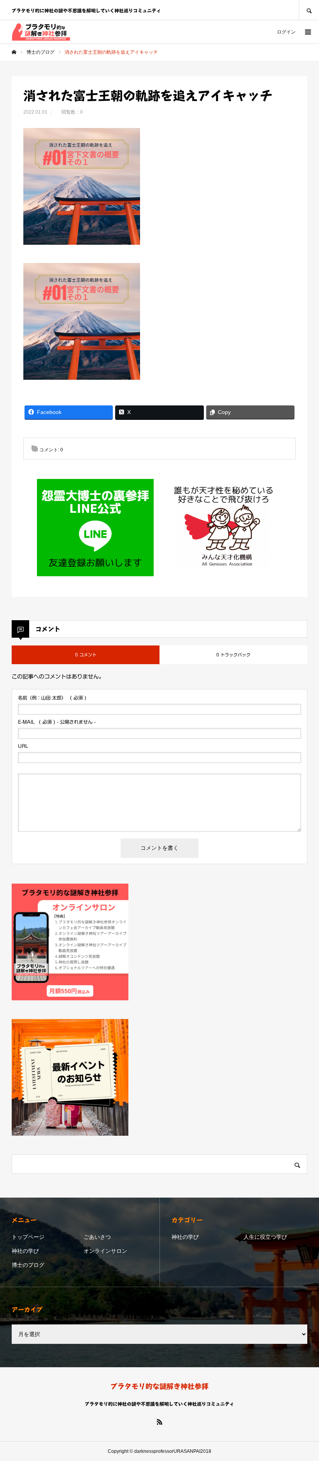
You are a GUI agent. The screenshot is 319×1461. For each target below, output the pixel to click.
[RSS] (159, 1422)
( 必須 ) (52, 697)
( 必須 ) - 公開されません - (57, 721)
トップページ (28, 1237)
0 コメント (85, 654)
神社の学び (25, 1251)
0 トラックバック (233, 654)
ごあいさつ (97, 1237)
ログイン (286, 32)
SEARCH (309, 10)
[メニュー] (307, 32)
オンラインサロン (105, 1251)
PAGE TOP (304, 1408)
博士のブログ (28, 1265)
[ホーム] (14, 52)
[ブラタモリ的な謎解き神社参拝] (41, 32)
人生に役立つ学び (265, 1237)
